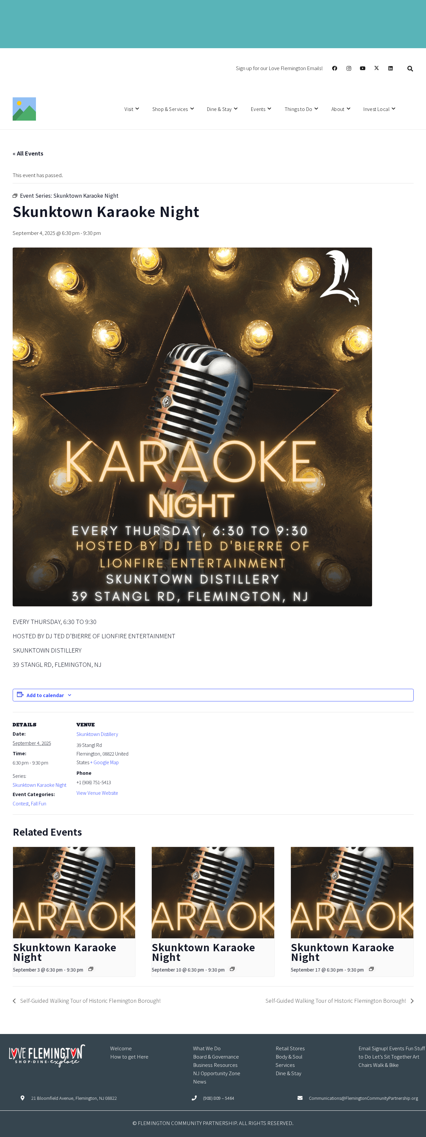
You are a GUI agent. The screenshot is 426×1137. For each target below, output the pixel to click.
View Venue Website (97, 792)
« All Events (28, 153)
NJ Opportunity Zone (216, 1073)
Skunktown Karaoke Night (39, 784)
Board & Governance (216, 1056)
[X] (377, 68)
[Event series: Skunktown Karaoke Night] (91, 969)
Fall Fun (38, 803)
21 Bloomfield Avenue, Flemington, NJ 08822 (74, 1098)
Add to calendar (45, 695)
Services (285, 1064)
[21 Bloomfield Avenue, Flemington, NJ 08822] (25, 1097)
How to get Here (129, 1056)
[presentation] (74, 893)
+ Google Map (104, 762)
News (199, 1081)
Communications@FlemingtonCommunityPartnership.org (363, 1098)
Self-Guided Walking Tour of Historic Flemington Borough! (90, 1000)
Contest (21, 803)
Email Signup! (373, 1048)
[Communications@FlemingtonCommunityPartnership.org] (303, 1097)
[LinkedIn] (391, 68)
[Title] (24, 109)
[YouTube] (363, 68)
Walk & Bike (386, 1064)
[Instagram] (349, 68)
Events (396, 1048)
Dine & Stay (288, 1073)
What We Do (207, 1048)
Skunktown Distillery (97, 734)
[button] (410, 68)
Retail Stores (290, 1048)
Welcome (121, 1048)
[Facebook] (335, 68)
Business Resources (215, 1064)
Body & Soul (289, 1056)
